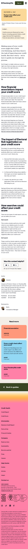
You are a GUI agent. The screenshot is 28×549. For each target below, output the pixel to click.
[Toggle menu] (26, 3)
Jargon (3, 475)
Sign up (19, 3)
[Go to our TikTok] (6, 506)
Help (14, 12)
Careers (3, 458)
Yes (8, 265)
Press (2, 454)
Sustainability (5, 446)
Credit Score (4, 416)
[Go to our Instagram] (2, 506)
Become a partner (6, 450)
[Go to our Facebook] (14, 506)
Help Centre (7, 12)
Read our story (5, 442)
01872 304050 (4, 484)
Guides (3, 467)
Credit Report (5, 412)
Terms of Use (4, 429)
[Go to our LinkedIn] (10, 506)
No (16, 265)
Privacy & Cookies (6, 433)
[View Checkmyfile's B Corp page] (3, 498)
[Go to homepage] (7, 3)
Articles (3, 471)
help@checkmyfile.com (7, 490)
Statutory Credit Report (7, 425)
